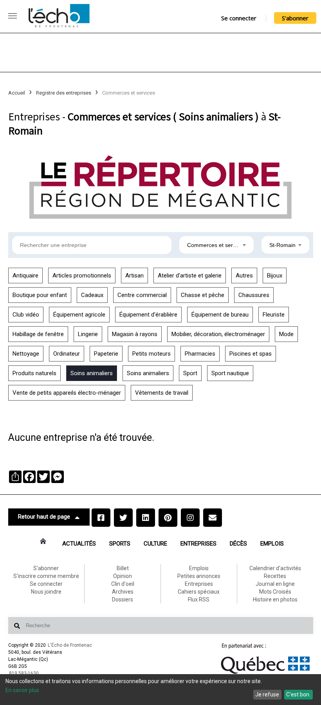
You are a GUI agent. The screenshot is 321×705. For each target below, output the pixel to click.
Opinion (122, 576)
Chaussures (253, 295)
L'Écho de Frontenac (70, 645)
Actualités (79, 543)
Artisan (134, 275)
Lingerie (88, 334)
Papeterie (106, 353)
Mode (286, 334)
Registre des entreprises (63, 93)
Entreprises (198, 543)
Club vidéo (26, 314)
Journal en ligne (275, 584)
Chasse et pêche (202, 295)
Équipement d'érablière (148, 314)
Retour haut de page (44, 516)
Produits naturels (34, 373)
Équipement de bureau (220, 314)
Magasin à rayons (134, 334)
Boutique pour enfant (40, 295)
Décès (238, 543)
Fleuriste (274, 314)
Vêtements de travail (161, 392)
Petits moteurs (151, 353)
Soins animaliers (91, 373)
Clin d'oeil (122, 584)
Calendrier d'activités (275, 568)
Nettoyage (26, 353)
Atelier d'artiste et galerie (190, 275)
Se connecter (238, 18)
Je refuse (267, 694)
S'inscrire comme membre (46, 576)
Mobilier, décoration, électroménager (218, 334)
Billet (123, 568)
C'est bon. (298, 694)
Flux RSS (198, 599)
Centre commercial (142, 295)
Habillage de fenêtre (38, 334)
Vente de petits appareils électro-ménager (67, 392)
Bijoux (274, 275)
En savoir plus (22, 690)
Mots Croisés (275, 592)
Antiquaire (25, 275)
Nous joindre (46, 592)
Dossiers (122, 599)
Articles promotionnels (81, 275)
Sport (190, 373)
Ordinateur (66, 353)
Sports (119, 543)
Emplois (272, 543)
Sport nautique (230, 373)
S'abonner (295, 18)
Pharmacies (200, 353)
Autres (244, 275)
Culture (155, 543)
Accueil (16, 93)
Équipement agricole (79, 314)
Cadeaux (92, 295)
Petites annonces (198, 576)
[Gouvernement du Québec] (265, 673)
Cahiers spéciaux (199, 592)
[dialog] (160, 689)
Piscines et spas (250, 353)
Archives (122, 592)
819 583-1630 (24, 673)
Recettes (275, 576)
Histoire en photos (275, 599)
